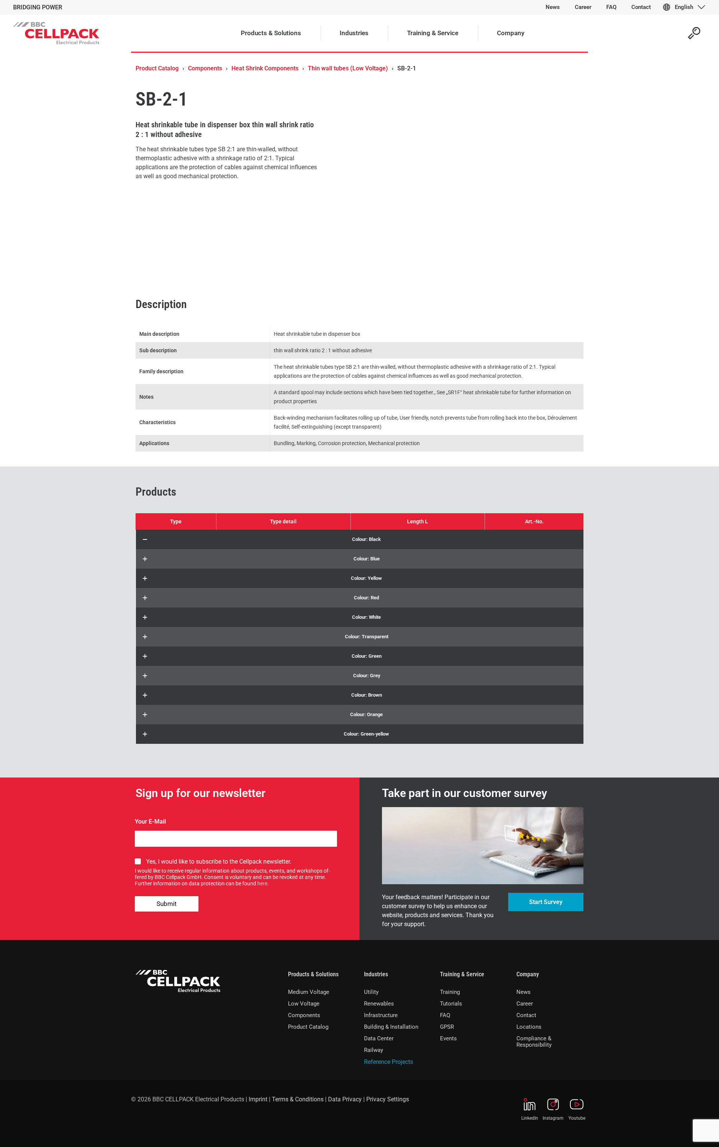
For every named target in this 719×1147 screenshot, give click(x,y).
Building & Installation (391, 1026)
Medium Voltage (308, 992)
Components (205, 68)
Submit (167, 903)
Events (448, 1038)
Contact (526, 1015)
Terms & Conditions (298, 1099)
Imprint (258, 1099)
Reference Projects (388, 1061)
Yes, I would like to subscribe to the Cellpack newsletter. (218, 861)
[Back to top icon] (683, 1132)
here (262, 883)
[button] (359, 539)
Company (527, 974)
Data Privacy (345, 1099)
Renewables (379, 1003)
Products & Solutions (313, 974)
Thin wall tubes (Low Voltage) (348, 68)
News (523, 992)
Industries (376, 974)
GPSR (447, 1026)
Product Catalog (157, 68)
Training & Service (462, 974)
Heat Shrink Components (264, 68)
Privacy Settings (387, 1099)
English (684, 7)
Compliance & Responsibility (534, 1041)
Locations (528, 1026)
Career (524, 1003)
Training (450, 992)
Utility (371, 992)
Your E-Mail (150, 821)
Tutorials (451, 1003)
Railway (373, 1050)
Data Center (379, 1038)
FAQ (445, 1015)
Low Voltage (303, 1003)
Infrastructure (381, 1015)
